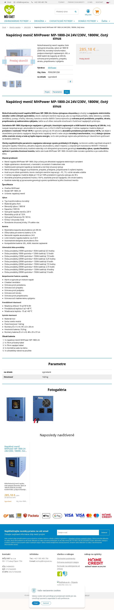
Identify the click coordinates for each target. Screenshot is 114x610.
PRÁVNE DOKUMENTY (76, 2)
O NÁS (90, 2)
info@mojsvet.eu (23, 2)
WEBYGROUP (85, 595)
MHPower (52, 68)
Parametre (57, 92)
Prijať (36, 603)
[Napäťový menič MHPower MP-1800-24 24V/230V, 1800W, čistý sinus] (18, 60)
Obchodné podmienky (66, 558)
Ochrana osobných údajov (68, 562)
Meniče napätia (14, 27)
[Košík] (97, 12)
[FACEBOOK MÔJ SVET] (59, 573)
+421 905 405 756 (40, 2)
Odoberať (104, 532)
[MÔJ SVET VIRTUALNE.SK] (65, 573)
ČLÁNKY (61, 2)
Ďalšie (105, 21)
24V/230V (27, 27)
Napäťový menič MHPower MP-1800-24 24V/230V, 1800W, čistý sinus (15, 449)
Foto (67, 92)
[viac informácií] (95, 562)
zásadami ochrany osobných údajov (80, 538)
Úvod (9, 2)
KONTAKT (99, 2)
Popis (47, 92)
